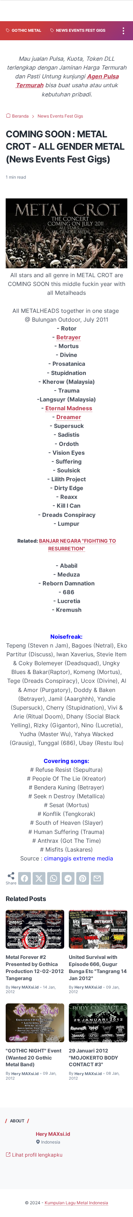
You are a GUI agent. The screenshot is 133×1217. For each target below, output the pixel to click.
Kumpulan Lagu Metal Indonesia (76, 1202)
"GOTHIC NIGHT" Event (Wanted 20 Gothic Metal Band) (33, 1058)
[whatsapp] (53, 878)
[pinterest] (82, 878)
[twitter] (39, 878)
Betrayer (68, 337)
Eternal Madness (68, 408)
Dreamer (68, 416)
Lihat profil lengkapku (36, 1155)
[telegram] (68, 878)
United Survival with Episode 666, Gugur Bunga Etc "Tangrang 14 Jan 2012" (98, 967)
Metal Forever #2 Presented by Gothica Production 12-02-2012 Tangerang (35, 967)
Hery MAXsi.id (53, 1134)
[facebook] (24, 878)
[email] (97, 878)
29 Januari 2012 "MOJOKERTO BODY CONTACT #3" (93, 1058)
